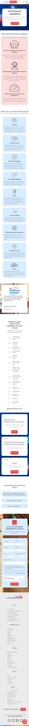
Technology (9, 665)
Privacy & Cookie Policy (21, 573)
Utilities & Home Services (11, 667)
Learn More (14, 431)
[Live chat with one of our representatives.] (24, 721)
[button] (27, 2)
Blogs (8, 675)
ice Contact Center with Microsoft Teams (14, 611)
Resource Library (10, 679)
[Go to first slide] (27, 299)
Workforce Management (11, 640)
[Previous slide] (2, 299)
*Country (5, 553)
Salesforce (9, 634)
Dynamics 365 (9, 630)
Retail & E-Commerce (11, 663)
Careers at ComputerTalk (11, 696)
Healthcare (9, 657)
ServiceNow (9, 636)
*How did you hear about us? (20, 553)
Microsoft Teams (10, 628)
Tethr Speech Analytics (11, 638)
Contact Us (9, 698)
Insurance (9, 659)
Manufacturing (10, 661)
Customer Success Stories (11, 677)
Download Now (14, 452)
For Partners (9, 681)
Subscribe (23, 709)
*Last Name (17, 541)
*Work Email (6, 547)
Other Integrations (10, 642)
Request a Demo (15, 23)
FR (21, 1)
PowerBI (8, 632)
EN (19, 1)
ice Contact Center (10, 609)
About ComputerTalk (11, 692)
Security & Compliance (11, 694)
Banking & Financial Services (12, 652)
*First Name (6, 541)
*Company (17, 547)
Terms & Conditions (14, 690)
